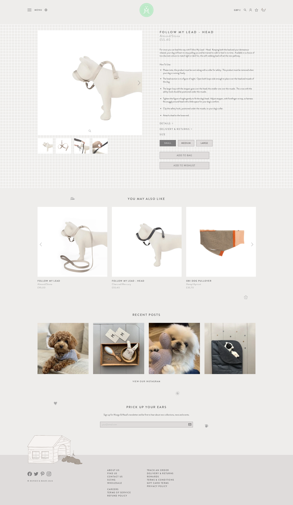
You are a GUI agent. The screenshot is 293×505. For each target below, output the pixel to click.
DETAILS (166, 123)
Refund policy (117, 495)
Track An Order (158, 470)
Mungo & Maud (38, 481)
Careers (113, 489)
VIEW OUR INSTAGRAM (147, 381)
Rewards (153, 476)
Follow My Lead (49, 280)
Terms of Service (119, 492)
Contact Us (115, 476)
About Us (113, 470)
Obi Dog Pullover (199, 280)
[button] (46, 10)
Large (204, 143)
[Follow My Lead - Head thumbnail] (45, 146)
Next (252, 244)
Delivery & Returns (160, 473)
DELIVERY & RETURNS (175, 129)
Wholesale (114, 483)
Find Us (112, 473)
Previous (41, 244)
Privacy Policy (157, 486)
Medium (186, 143)
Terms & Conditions (160, 479)
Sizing (111, 479)
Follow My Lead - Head (128, 280)
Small (167, 143)
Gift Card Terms (158, 483)
